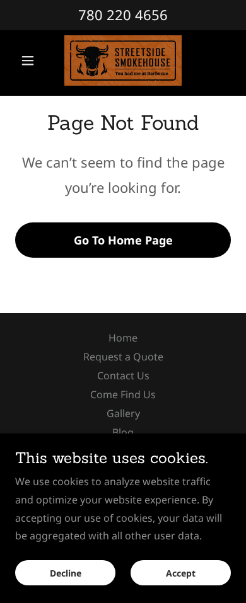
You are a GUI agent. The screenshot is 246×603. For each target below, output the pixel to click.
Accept (181, 573)
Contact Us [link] (123, 375)
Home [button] (123, 338)
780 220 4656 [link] (123, 14)
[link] (123, 60)
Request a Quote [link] (123, 357)
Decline (65, 573)
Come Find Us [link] (123, 394)
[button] (31, 60)
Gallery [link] (123, 413)
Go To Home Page (123, 240)
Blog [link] (123, 432)
